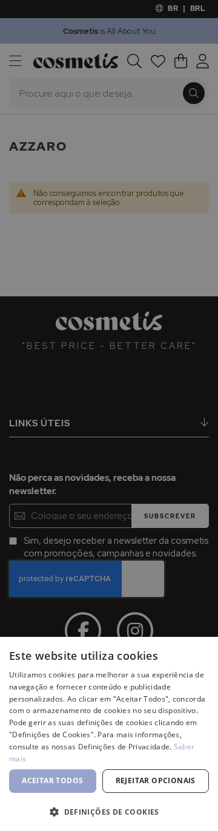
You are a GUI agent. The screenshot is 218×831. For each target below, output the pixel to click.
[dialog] (109, 415)
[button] (109, 811)
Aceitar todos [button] (52, 780)
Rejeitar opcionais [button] (156, 780)
